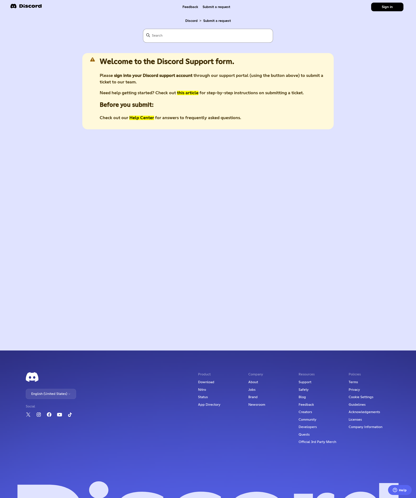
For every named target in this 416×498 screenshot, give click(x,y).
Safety (304, 389)
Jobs (251, 389)
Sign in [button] (387, 7)
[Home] (26, 7)
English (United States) (49, 394)
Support (305, 382)
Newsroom (256, 404)
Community (307, 419)
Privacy (354, 389)
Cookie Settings (361, 397)
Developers (308, 427)
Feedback (190, 7)
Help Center (141, 118)
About (253, 382)
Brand (253, 397)
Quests (304, 434)
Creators (305, 412)
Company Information (365, 427)
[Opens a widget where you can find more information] (400, 490)
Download (206, 382)
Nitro (202, 389)
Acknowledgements (364, 412)
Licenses (355, 419)
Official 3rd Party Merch (317, 442)
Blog (302, 397)
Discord (191, 21)
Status (203, 397)
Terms (353, 382)
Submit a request (216, 7)
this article (187, 93)
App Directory (209, 404)
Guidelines (357, 404)
